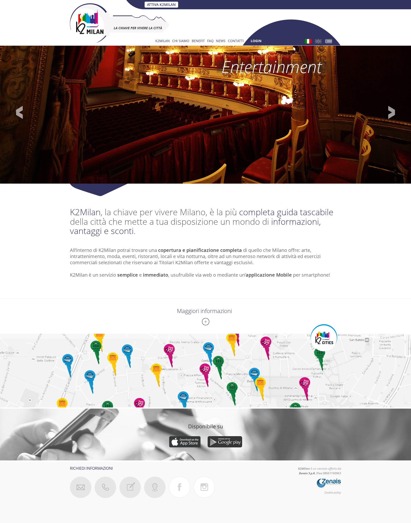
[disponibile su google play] (225, 441)
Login (256, 41)
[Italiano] (308, 41)
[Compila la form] (130, 487)
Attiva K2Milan (161, 4)
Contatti (236, 41)
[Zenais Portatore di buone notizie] (327, 483)
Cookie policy (332, 492)
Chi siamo (180, 41)
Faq (210, 41)
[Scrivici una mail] (80, 487)
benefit (198, 41)
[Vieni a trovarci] (155, 487)
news (220, 41)
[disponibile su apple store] (185, 441)
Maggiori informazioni (204, 311)
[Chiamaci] (105, 487)
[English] (318, 41)
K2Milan (162, 41)
